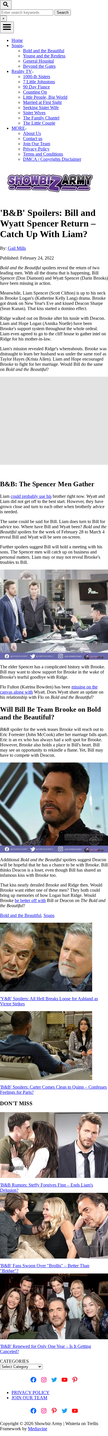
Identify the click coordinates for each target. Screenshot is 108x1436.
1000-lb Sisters (36, 76)
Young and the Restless (44, 55)
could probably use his (31, 496)
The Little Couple (39, 123)
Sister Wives (34, 112)
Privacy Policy (36, 148)
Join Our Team (36, 143)
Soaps (48, 915)
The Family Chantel (41, 117)
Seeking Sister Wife (41, 107)
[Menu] (7, 27)
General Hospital (38, 61)
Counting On (35, 92)
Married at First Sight (42, 102)
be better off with (30, 900)
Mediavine (37, 1428)
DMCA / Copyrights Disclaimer (52, 159)
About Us (32, 133)
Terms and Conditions (43, 154)
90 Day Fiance (36, 86)
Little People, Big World (45, 97)
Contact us (32, 138)
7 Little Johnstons (39, 81)
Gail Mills (17, 248)
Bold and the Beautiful (43, 50)
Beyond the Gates (39, 66)
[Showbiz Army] (51, 198)
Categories (14, 1361)
